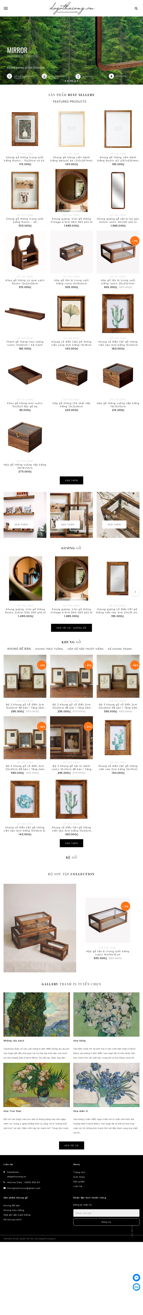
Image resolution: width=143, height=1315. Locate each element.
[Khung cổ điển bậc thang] (71, 50)
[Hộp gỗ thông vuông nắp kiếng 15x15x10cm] (118, 382)
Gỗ (71, 548)
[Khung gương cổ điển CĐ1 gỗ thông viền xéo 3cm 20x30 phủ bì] (117, 586)
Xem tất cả (71, 1145)
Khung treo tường (14, 1210)
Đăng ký (106, 1222)
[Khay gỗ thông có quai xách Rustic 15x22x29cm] (25, 260)
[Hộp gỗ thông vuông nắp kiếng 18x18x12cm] (25, 444)
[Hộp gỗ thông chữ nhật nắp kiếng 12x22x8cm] (71, 382)
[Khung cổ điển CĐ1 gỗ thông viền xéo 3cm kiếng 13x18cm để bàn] (25, 807)
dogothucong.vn (16, 1176)
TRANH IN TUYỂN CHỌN (71, 984)
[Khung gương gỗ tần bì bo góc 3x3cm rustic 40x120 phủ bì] (118, 198)
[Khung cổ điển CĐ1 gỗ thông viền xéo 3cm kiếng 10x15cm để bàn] (118, 745)
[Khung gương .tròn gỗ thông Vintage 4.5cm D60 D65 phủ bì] (71, 198)
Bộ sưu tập (71, 874)
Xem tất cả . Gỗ (71, 628)
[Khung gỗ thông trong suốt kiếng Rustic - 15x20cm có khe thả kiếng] (25, 137)
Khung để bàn (12, 1205)
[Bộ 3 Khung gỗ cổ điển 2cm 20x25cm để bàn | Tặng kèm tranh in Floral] (118, 684)
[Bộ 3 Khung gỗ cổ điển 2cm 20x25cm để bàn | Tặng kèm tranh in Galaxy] (25, 745)
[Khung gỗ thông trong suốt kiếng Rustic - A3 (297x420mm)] (25, 198)
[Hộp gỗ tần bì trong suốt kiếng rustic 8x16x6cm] (71, 260)
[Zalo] (136, 1287)
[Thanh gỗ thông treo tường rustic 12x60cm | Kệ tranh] (25, 321)
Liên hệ (77, 1186)
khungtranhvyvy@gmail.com (23, 1188)
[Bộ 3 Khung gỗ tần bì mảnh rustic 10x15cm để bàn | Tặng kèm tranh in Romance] (71, 745)
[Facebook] (136, 1277)
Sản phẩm (71, 95)
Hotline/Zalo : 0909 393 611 (23, 1182)
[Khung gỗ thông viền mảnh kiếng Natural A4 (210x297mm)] (71, 137)
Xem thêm (71, 480)
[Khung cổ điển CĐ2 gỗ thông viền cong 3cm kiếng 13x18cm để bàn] (71, 321)
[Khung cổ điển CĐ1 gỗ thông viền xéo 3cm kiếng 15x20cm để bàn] (118, 321)
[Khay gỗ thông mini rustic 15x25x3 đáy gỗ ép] (25, 382)
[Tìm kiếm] (136, 7)
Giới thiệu (79, 1176)
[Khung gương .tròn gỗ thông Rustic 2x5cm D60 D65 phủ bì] (26, 586)
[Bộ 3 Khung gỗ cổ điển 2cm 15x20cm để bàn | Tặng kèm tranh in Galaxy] (71, 684)
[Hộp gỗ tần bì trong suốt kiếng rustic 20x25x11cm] (118, 260)
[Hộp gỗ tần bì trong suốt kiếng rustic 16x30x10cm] (40, 928)
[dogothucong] (72, 8)
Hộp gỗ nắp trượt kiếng (17, 1214)
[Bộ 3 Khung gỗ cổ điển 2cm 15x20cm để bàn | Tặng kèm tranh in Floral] (25, 684)
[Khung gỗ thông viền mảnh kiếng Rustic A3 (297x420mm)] (118, 137)
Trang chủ (79, 1172)
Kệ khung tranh (13, 1219)
